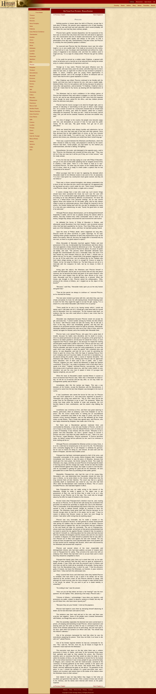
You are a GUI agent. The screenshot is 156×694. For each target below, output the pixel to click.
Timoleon (32, 70)
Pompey (32, 127)
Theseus (32, 15)
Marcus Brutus (34, 138)
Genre (123, 5)
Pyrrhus (32, 84)
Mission (65, 689)
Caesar (32, 133)
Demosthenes (34, 73)
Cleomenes (33, 92)
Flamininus (33, 103)
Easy (134, 5)
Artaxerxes (33, 56)
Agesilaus (32, 59)
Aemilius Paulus (34, 108)
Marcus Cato (33, 105)
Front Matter (39, 12)
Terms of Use (77, 689)
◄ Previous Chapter (59, 15)
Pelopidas (32, 67)
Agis (31, 89)
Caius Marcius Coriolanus (37, 31)
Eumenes (32, 78)
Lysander (32, 51)
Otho (31, 149)
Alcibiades (32, 48)
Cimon (31, 40)
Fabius (31, 94)
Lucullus (32, 125)
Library (132, 2)
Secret (153, 5)
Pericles (32, 42)
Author (129, 5)
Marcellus (32, 97)
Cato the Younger (35, 136)
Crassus (32, 122)
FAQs (70, 689)
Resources (139, 2)
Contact (90, 689)
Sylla (31, 119)
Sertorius (32, 144)
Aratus (31, 86)
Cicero (31, 130)
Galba (31, 147)
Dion (31, 62)
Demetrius (32, 81)
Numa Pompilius (34, 23)
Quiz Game (148, 2)
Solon (31, 26)
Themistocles (33, 34)
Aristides (32, 37)
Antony (32, 141)
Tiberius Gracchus (35, 111)
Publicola (32, 29)
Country (116, 5)
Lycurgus (32, 18)
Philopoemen (33, 100)
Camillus (32, 53)
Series (139, 5)
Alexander (32, 75)
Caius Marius (33, 116)
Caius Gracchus (34, 114)
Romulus (32, 20)
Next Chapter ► (98, 15)
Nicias (31, 45)
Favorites (146, 5)
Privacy (85, 689)
